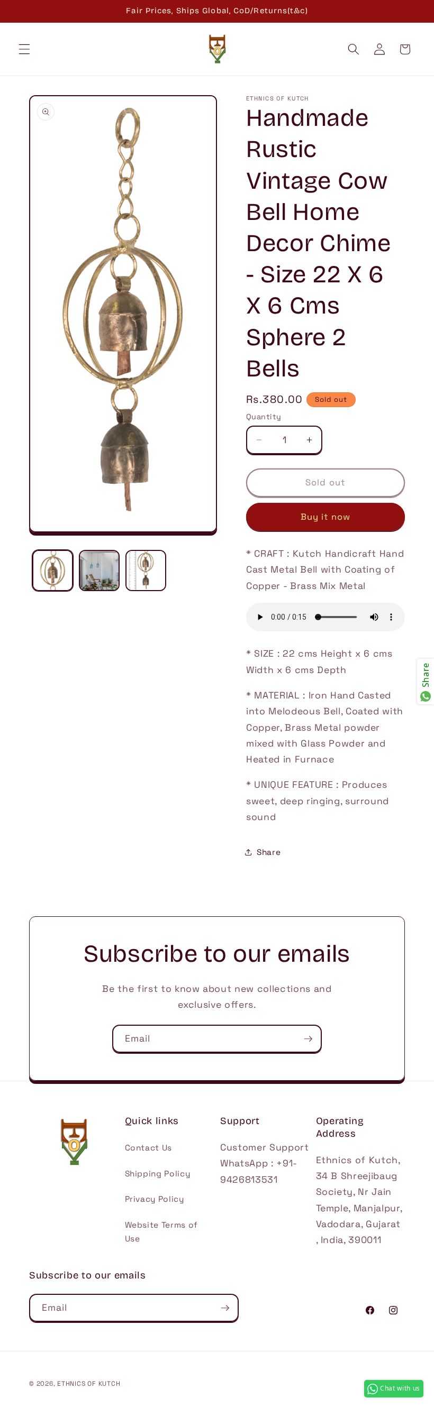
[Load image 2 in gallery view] (99, 570)
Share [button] (269, 852)
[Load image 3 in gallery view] (145, 570)
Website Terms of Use (161, 1232)
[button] (24, 49)
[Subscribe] (308, 1039)
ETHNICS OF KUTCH (88, 1383)
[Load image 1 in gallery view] (52, 570)
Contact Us (149, 1148)
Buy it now (326, 516)
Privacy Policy (154, 1199)
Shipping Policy (158, 1173)
